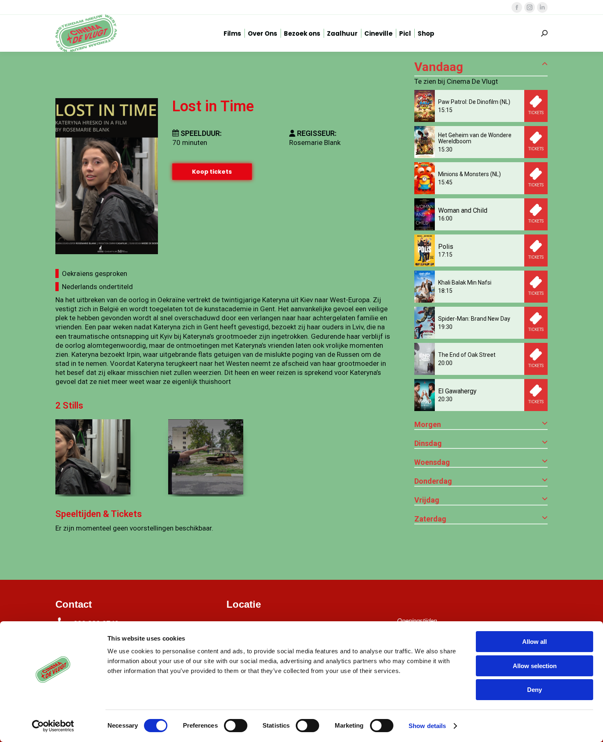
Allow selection (535, 665)
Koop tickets (212, 172)
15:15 (445, 110)
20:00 (445, 363)
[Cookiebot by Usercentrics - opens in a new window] (53, 726)
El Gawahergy (457, 391)
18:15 (445, 290)
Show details (427, 725)
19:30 (445, 327)
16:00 (445, 218)
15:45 (445, 182)
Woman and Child (462, 210)
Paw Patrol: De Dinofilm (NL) (474, 102)
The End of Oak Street (467, 354)
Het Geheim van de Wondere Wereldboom (475, 138)
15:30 (445, 149)
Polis (445, 246)
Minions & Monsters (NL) (469, 174)
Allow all (534, 641)
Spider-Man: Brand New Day (474, 318)
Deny (534, 689)
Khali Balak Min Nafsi (464, 282)
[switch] (235, 725)
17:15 (445, 254)
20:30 (445, 399)
